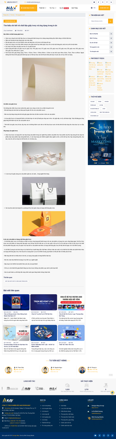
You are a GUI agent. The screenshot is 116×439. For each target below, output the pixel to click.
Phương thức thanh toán (67, 417)
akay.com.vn (95, 407)
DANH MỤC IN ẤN (28, 8)
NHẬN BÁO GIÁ (104, 8)
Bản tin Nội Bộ (94, 34)
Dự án (64, 8)
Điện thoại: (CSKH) (14, 421)
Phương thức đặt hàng (67, 414)
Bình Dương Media (97, 417)
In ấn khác (45, 420)
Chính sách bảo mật (66, 425)
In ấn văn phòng (46, 405)
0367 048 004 (19, 369)
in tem (101, 105)
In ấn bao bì (45, 411)
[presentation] (110, 375)
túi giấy (92, 101)
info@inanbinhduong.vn (33, 2)
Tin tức (52, 8)
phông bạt (93, 105)
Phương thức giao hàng (67, 420)
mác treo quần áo (104, 112)
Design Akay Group (98, 405)
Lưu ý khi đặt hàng (66, 408)
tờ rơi (99, 101)
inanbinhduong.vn (96, 413)
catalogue (93, 112)
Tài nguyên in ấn (20, 15)
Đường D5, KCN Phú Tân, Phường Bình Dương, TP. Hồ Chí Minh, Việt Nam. (18, 414)
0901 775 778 (56, 369)
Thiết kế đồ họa (46, 422)
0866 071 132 (93, 369)
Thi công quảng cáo (47, 425)
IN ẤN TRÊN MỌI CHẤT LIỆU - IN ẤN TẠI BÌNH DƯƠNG (42, 345)
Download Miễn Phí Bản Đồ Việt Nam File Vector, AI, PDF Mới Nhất (16, 345)
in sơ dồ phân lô (94, 108)
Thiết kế (42, 8)
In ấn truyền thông (47, 408)
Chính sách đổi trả (66, 422)
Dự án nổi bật (93, 42)
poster (107, 101)
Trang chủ (6, 15)
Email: (13, 418)
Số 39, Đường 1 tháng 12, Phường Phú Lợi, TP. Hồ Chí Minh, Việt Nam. (19, 409)
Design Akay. (16, 435)
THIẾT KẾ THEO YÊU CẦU (66, 344)
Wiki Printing (93, 38)
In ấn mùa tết (45, 414)
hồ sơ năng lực (94, 115)
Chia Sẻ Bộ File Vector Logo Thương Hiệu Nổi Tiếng (71, 315)
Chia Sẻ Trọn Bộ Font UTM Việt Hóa (41, 314)
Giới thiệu (74, 8)
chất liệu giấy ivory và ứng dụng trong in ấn (16, 281)
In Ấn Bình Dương (97, 411)
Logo (104, 108)
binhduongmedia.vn (97, 419)
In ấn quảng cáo (46, 417)
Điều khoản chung (66, 411)
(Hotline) (13, 423)
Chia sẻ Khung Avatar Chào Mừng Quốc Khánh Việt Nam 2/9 (15, 315)
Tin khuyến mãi (94, 51)
